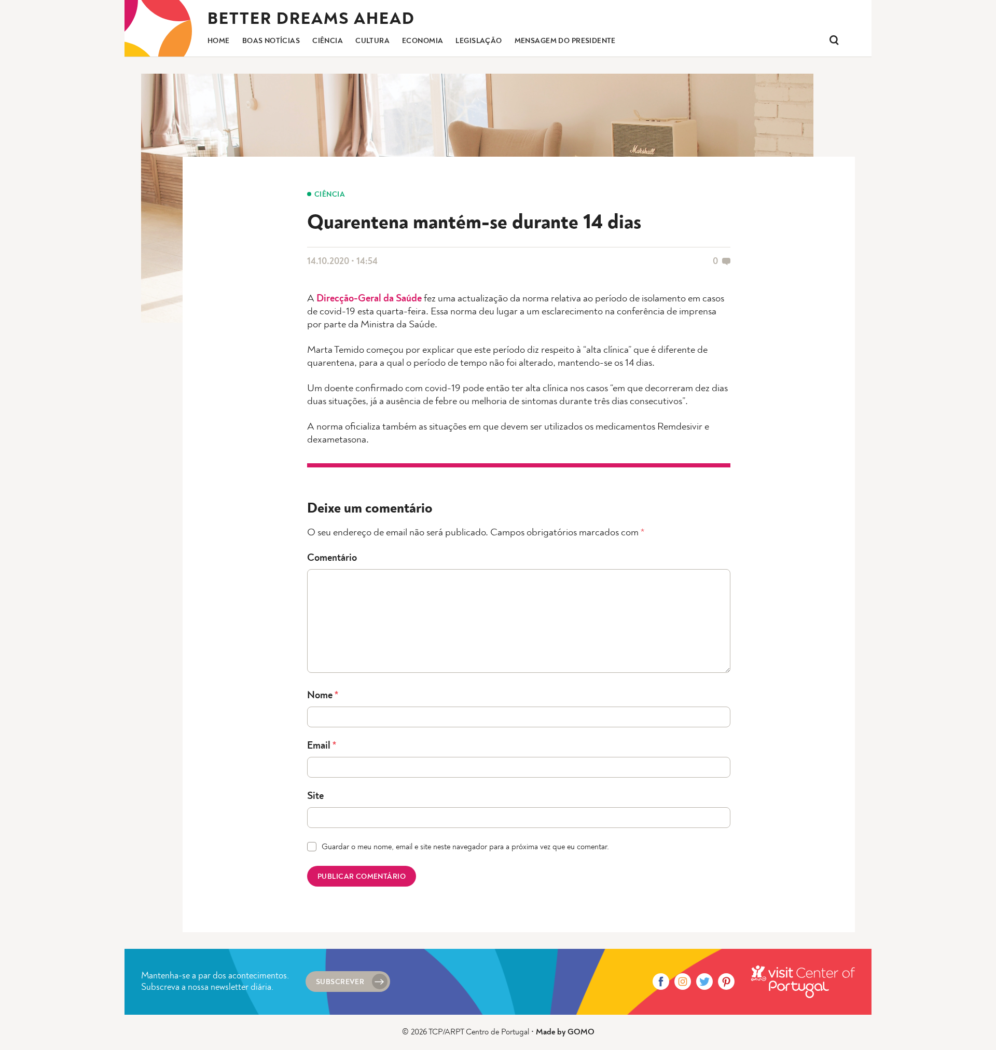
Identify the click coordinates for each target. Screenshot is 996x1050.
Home (219, 41)
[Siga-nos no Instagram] (682, 981)
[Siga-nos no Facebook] (661, 981)
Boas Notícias (271, 41)
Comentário (332, 558)
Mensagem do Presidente (565, 41)
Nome (322, 695)
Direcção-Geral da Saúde (369, 299)
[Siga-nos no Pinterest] (726, 981)
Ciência (327, 41)
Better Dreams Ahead (311, 19)
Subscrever (340, 982)
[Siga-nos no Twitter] (704, 981)
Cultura (372, 41)
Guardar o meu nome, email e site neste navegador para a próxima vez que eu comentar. (465, 847)
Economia (422, 41)
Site (315, 796)
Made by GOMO (565, 1032)
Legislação (478, 41)
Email (321, 746)
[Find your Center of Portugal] (803, 982)
